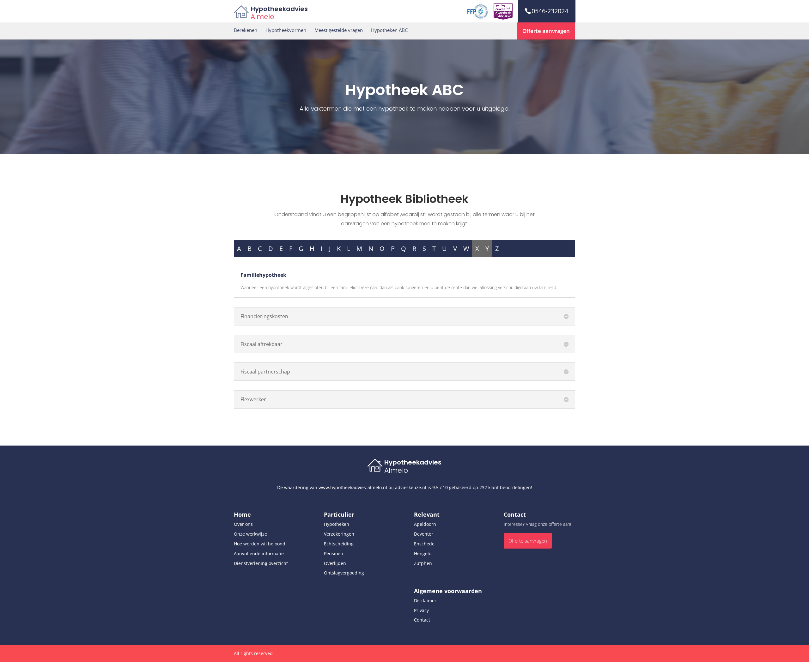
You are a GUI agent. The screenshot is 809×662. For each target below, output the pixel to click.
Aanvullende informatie (259, 553)
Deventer (423, 534)
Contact (422, 620)
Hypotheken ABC (389, 30)
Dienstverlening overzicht (261, 563)
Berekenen (245, 30)
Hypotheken (336, 524)
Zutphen (423, 563)
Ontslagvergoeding (344, 573)
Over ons (243, 524)
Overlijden (335, 563)
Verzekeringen (339, 534)
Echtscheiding (339, 544)
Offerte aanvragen (546, 30)
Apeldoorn (425, 524)
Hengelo (422, 553)
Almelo (262, 16)
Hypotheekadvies (279, 8)
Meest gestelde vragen (338, 30)
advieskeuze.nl (410, 487)
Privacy (421, 610)
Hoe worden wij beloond (259, 544)
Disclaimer (425, 601)
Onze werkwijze (250, 534)
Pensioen (333, 553)
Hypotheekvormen (285, 30)
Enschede (424, 544)
